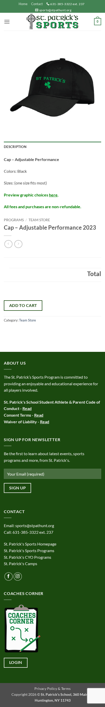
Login (15, 662)
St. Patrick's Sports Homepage (30, 543)
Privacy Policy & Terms (52, 688)
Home (23, 4)
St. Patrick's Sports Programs (29, 550)
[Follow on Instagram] (18, 576)
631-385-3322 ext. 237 (67, 4)
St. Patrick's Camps (21, 563)
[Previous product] (18, 244)
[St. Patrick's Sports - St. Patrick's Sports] (52, 21)
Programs (14, 220)
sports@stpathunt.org (55, 10)
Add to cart (23, 305)
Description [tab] (15, 147)
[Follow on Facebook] (8, 576)
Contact (37, 4)
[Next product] (8, 244)
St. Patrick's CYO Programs (27, 557)
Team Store (39, 220)
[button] (7, 21)
